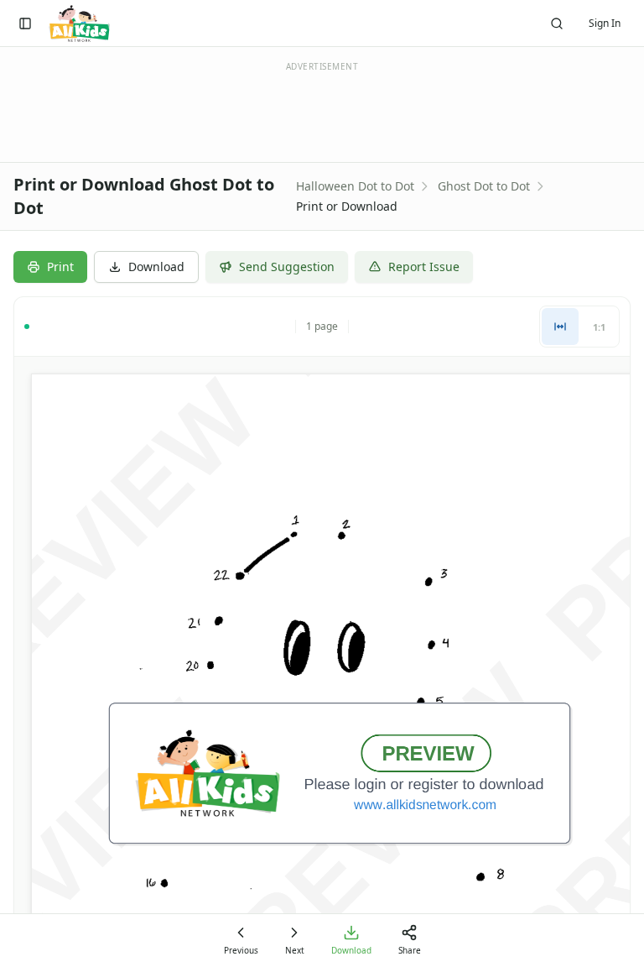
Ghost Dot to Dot (484, 186)
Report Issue (424, 266)
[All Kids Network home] (79, 23)
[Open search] (556, 23)
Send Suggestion (287, 266)
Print (60, 266)
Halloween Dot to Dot (355, 186)
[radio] (560, 326)
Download (156, 266)
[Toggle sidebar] (25, 23)
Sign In (605, 23)
